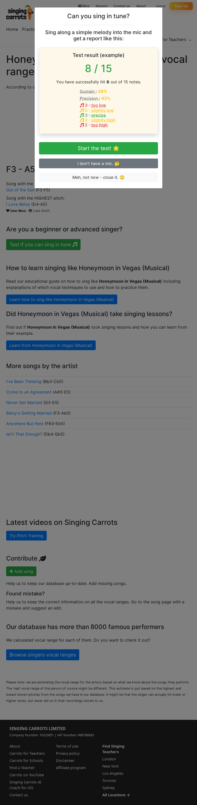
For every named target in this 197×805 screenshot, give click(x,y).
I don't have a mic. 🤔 (98, 163)
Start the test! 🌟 (98, 148)
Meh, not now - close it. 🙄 (98, 177)
